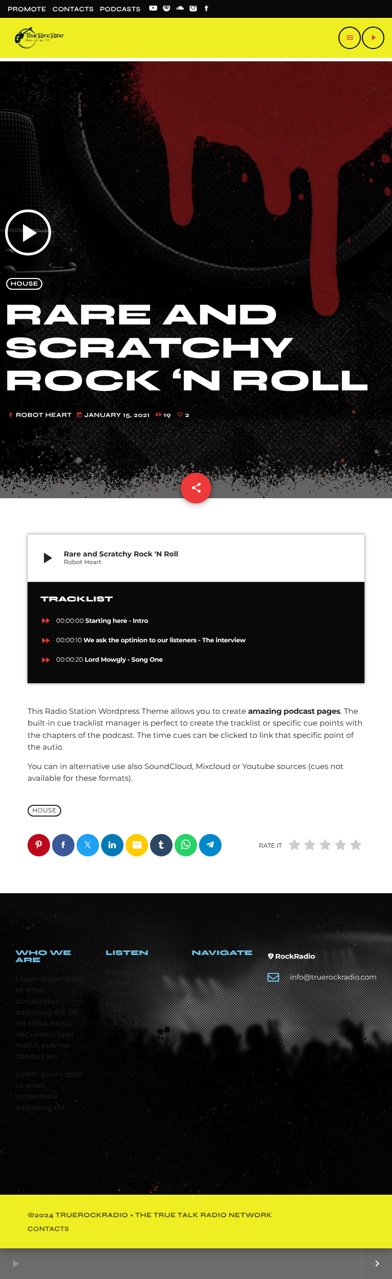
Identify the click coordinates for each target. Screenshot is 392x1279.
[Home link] (39, 38)
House (24, 284)
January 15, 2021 (114, 415)
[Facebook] (207, 9)
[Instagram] (193, 9)
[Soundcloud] (180, 9)
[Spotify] (166, 9)
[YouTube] (153, 9)
